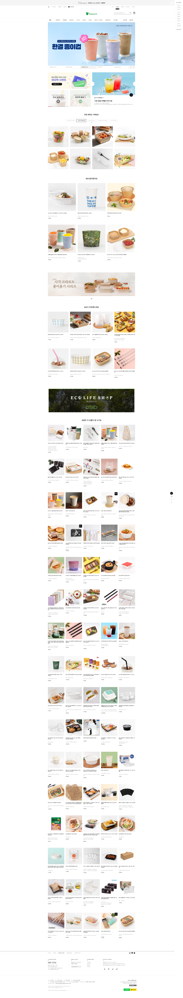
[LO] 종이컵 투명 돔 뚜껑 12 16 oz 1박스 (55, 371)
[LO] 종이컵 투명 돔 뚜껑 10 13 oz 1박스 (126, 674)
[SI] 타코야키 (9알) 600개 (124, 575)
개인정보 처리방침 (61, 953)
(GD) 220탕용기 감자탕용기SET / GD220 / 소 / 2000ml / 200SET (90, 771)
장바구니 (133, 6)
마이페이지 (89, 962)
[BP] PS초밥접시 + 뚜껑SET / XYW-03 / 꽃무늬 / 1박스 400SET (91, 803)
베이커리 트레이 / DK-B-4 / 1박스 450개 (109, 834)
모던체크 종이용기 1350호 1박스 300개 (77, 371)
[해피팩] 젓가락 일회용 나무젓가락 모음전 (91, 543)
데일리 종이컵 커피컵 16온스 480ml (85, 213)
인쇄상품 (125, 20)
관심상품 (178, 7)
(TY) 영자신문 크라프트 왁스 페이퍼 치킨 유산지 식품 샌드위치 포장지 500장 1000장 (56, 609)
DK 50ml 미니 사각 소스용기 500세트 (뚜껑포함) (117, 254)
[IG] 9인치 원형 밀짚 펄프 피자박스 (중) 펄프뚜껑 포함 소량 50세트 (126, 511)
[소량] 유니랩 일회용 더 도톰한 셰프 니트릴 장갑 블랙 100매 (109, 898)
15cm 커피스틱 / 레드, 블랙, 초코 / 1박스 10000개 (109, 608)
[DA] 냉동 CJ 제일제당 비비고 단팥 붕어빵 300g (56, 835)
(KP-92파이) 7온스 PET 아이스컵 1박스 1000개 (55, 738)
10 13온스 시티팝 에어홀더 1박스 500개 (73, 575)
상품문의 (178, 14)
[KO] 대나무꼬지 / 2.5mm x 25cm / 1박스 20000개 (56, 932)
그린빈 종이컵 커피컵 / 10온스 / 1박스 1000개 (55, 675)
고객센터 (53, 6)
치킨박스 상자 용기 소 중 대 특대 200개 (55, 443)
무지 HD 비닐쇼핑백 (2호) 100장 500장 (109, 477)
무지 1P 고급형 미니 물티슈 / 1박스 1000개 (91, 866)
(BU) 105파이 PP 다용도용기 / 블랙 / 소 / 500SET (127, 738)
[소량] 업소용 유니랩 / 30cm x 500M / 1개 (124, 156)
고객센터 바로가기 (77, 953)
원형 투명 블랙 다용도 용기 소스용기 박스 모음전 (109, 803)
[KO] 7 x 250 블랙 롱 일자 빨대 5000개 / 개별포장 (74, 642)
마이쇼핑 (178, 5)
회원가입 (117, 6)
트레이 (90, 20)
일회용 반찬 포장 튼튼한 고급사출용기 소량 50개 (80, 156)
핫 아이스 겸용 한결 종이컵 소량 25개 (55, 511)
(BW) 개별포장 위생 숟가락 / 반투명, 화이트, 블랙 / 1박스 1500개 (91, 444)
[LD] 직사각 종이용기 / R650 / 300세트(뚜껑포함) (91, 932)
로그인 (113, 6)
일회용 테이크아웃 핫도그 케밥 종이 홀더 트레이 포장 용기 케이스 (91, 706)
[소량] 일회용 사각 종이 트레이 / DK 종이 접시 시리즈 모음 (102, 156)
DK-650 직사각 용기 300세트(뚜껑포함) (100, 371)
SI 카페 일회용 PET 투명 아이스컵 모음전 (109, 641)
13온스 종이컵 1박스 (105, 770)
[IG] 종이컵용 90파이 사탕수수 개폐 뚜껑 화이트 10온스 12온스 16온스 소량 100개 (56, 867)
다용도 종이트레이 (117, 67)
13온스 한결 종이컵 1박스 (106, 931)
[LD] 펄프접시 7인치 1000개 (71, 834)
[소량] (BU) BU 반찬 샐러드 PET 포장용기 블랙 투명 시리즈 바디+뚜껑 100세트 (58, 134)
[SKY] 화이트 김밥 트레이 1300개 (107, 543)
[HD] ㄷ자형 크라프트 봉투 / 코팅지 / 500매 (55, 898)
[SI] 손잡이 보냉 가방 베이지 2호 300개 (126, 443)
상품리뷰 (178, 16)
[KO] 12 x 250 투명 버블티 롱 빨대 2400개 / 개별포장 (124, 372)
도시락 (78, 20)
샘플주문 (178, 18)
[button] (133, 67)
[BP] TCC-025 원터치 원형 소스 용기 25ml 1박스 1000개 (73, 771)
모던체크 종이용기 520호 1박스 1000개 (55, 334)
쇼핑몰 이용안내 (69, 953)
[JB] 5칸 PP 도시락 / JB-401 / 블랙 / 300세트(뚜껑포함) (73, 738)
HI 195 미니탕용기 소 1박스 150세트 (102, 133)
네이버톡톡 (178, 25)
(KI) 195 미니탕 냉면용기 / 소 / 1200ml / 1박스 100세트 (74, 706)
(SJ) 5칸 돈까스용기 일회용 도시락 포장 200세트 (73, 544)
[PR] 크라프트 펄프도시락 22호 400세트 (74, 674)
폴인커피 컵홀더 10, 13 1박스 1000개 (55, 477)
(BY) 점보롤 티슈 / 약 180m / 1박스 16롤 (127, 897)
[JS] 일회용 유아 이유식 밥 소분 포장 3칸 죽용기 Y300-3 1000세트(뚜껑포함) (124, 134)
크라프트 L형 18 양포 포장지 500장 (54, 575)
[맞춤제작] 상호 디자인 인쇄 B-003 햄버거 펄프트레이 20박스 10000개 (109, 706)
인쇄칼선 (178, 20)
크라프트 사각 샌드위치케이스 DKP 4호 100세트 (91, 576)
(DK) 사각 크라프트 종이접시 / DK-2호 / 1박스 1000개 (91, 511)
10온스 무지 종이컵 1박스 (70, 511)
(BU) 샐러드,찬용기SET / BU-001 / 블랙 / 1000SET (109, 867)
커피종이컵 (71, 6)
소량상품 (115, 20)
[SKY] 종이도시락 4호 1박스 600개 (55, 705)
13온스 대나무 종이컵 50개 (106, 511)
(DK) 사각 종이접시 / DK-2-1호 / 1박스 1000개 (126, 478)
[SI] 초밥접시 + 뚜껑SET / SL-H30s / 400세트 (108, 738)
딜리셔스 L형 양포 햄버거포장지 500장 (55, 543)
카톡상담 (178, 23)
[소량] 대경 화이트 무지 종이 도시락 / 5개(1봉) (91, 898)
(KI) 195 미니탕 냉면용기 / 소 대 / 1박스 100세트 (57, 213)
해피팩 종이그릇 (85, 67)
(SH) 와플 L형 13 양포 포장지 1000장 (73, 608)
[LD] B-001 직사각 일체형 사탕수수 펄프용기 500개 (73, 932)
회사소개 (49, 953)
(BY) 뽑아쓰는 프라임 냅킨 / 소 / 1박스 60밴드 (127, 771)
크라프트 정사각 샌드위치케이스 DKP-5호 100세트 (80, 334)
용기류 (84, 20)
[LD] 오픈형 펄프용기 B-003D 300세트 (58, 156)
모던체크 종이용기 (69, 67)
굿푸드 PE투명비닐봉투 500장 (71, 866)
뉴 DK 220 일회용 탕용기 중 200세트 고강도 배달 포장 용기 (127, 544)
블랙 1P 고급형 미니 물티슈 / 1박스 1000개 (127, 802)
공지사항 (178, 12)
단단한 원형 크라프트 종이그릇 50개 (114, 213)
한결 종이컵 (100, 67)
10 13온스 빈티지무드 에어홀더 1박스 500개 (86, 254)
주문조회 (178, 9)
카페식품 (58, 20)
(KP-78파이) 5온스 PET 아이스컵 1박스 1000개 (55, 771)
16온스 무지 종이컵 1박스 (123, 641)
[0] (134, 16)
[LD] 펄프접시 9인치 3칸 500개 (125, 834)
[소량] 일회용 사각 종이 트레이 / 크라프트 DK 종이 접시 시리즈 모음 (124, 335)
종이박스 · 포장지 (98, 20)
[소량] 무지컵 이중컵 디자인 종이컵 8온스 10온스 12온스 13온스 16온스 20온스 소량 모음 (56, 642)
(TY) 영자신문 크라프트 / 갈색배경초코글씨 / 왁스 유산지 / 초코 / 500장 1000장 (74, 803)
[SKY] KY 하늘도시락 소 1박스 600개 (108, 674)
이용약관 (54, 953)
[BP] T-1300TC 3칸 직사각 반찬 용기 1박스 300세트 (80, 134)
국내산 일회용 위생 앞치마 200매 (89, 738)
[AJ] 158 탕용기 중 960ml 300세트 (108, 575)
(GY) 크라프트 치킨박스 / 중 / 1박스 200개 (127, 867)
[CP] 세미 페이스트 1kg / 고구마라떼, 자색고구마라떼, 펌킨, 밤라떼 (91, 675)
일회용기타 (107, 20)
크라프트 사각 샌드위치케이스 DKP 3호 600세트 (91, 608)
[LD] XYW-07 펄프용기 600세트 (54, 802)
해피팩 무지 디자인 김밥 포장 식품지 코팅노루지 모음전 (91, 478)
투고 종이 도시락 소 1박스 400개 (72, 477)
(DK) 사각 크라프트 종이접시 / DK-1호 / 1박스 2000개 (91, 642)
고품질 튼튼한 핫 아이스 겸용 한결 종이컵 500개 (57, 254)
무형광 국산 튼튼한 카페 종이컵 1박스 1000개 (74, 444)
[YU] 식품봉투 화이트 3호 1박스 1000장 (100, 334)
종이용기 (72, 20)
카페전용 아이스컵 (52, 67)
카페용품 (65, 20)
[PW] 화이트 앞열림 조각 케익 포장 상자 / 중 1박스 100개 (74, 898)
